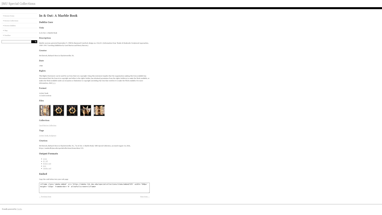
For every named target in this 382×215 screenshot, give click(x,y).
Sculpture (52, 135)
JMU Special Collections (18, 3)
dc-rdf (45, 161)
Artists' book (43, 135)
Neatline (7, 35)
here (54, 83)
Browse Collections (11, 21)
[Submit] (35, 41)
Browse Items (9, 16)
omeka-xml (47, 168)
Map (6, 30)
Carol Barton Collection (47, 125)
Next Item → (145, 196)
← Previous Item (45, 196)
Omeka (19, 209)
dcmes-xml (47, 164)
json (44, 166)
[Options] (32, 41)
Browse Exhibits (10, 25)
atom (45, 159)
